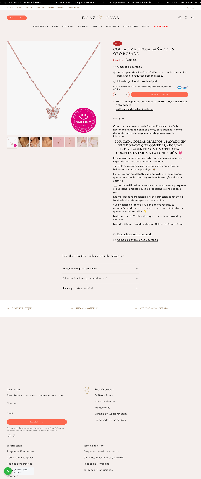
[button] (40, 26)
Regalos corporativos (19, 463)
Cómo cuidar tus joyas (20, 457)
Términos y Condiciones (98, 469)
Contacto (12, 475)
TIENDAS (10, 8)
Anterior (7, 88)
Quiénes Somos (104, 395)
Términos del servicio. (47, 430)
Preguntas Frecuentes (20, 451)
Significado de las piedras (110, 419)
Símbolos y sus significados (111, 413)
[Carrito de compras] (192, 17)
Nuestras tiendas (105, 401)
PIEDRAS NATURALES (45, 8)
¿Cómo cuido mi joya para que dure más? (84, 278)
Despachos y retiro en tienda (134, 234)
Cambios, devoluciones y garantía (137, 239)
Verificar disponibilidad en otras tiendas (134, 109)
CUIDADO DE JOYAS (25, 8)
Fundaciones (102, 407)
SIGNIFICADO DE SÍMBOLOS (68, 8)
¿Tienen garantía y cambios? (77, 288)
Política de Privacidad (97, 463)
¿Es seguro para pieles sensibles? (79, 268)
